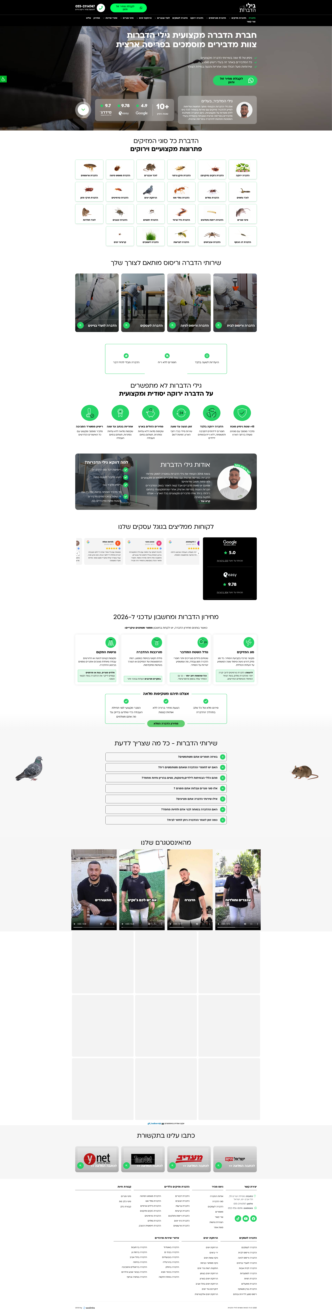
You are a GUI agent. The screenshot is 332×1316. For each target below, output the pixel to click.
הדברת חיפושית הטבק (150, 1225)
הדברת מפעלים (249, 1283)
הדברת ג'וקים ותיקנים (150, 1210)
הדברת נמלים (154, 1220)
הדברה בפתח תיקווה (169, 1276)
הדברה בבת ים (171, 1252)
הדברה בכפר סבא (170, 1272)
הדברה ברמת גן (139, 1252)
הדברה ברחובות (139, 1247)
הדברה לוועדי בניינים (247, 1263)
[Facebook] (253, 1218)
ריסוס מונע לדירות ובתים (245, 1294)
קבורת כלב (125, 1206)
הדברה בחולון (172, 1267)
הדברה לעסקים (151, 326)
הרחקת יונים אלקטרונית (206, 1294)
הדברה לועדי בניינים (102, 326)
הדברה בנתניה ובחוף (137, 1276)
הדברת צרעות (182, 1205)
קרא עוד (204, 501)
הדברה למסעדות (248, 1273)
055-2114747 (85, 6)
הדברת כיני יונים (181, 1220)
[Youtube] (246, 1218)
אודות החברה (216, 1196)
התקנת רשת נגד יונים (208, 1268)
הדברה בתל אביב (138, 1257)
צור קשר (219, 1217)
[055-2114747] (101, 8)
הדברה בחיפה (140, 1262)
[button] (3, 79)
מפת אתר (218, 1227)
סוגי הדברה (217, 1201)
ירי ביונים (214, 1252)
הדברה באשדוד (171, 1247)
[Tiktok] (238, 1218)
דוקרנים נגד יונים (210, 1289)
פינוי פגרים (126, 1196)
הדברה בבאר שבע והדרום (134, 1272)
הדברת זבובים (182, 1201)
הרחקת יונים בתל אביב (207, 1283)
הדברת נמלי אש (153, 1201)
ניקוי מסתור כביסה (209, 1263)
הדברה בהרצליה (171, 1262)
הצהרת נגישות (216, 1222)
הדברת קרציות (182, 1210)
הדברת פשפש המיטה (150, 1196)
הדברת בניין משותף (247, 1289)
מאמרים (219, 1211)
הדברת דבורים (182, 1196)
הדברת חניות (250, 1278)
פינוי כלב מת (125, 1201)
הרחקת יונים (212, 1247)
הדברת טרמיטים (153, 1215)
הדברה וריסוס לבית (241, 326)
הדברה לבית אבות (248, 1268)
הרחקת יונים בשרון (209, 1278)
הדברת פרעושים (181, 1225)
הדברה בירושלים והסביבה (134, 1267)
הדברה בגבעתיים (170, 1257)
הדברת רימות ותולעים (178, 1215)
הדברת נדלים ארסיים (150, 1205)
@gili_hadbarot (156, 1123)
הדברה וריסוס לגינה (195, 326)
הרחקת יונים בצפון (209, 1273)
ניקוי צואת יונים (211, 1257)
